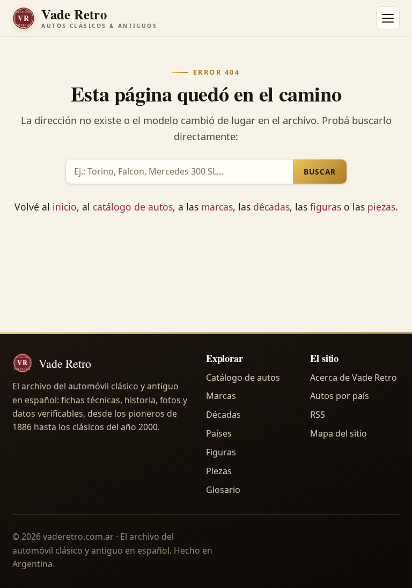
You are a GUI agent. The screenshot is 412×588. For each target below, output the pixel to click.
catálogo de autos (133, 206)
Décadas (223, 414)
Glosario (223, 490)
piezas (381, 206)
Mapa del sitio (338, 433)
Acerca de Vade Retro (353, 377)
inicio (65, 206)
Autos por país (339, 396)
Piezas (219, 471)
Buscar (319, 171)
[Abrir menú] (388, 18)
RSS (317, 414)
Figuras (221, 452)
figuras (325, 206)
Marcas (221, 396)
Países (219, 433)
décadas (271, 206)
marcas (217, 206)
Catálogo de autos (243, 377)
